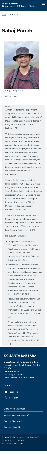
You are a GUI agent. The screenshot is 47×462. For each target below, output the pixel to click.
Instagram (13, 397)
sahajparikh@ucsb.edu (15, 90)
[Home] (19, 7)
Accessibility (19, 443)
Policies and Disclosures (15, 415)
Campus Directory (12, 421)
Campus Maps (10, 427)
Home (4, 14)
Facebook (13, 391)
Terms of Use (7, 443)
